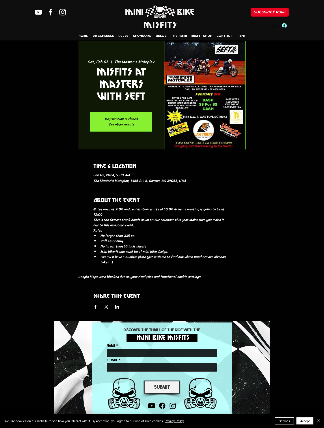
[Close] (318, 420)
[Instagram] (62, 12)
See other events (121, 124)
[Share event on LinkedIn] (117, 307)
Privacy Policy (174, 421)
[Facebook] (50, 12)
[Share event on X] (106, 307)
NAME (111, 345)
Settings (284, 421)
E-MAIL (112, 359)
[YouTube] (38, 12)
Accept (305, 421)
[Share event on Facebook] (95, 307)
